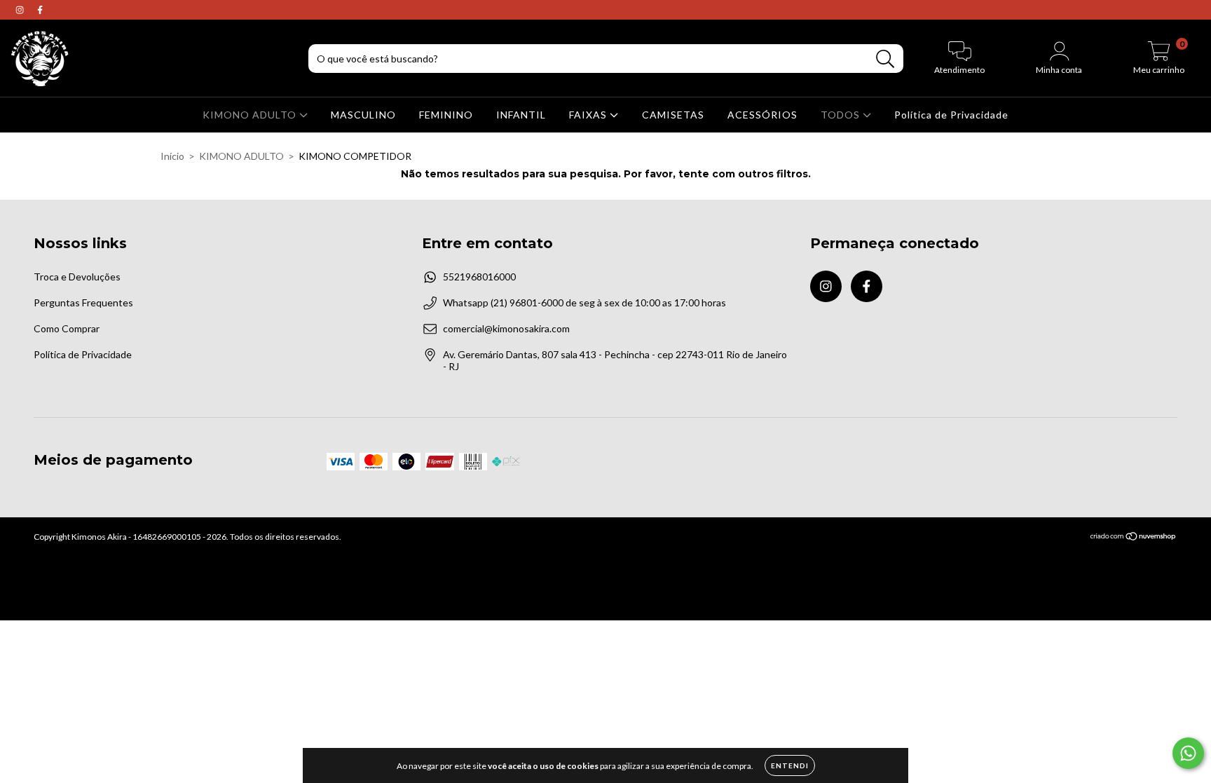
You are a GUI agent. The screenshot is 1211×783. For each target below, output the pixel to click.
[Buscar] (885, 59)
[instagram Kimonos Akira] (21, 9)
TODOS (842, 115)
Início (172, 156)
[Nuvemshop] (1133, 538)
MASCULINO (363, 115)
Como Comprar (67, 328)
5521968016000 (479, 276)
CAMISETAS (673, 115)
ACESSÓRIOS (762, 115)
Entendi (790, 765)
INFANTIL (521, 115)
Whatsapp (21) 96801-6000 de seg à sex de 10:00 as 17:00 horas (584, 302)
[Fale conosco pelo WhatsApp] (1188, 753)
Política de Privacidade (951, 115)
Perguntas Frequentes (83, 302)
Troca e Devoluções (77, 276)
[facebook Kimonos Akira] (40, 9)
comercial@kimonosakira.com (506, 328)
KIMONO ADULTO (251, 115)
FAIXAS (589, 115)
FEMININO (446, 115)
